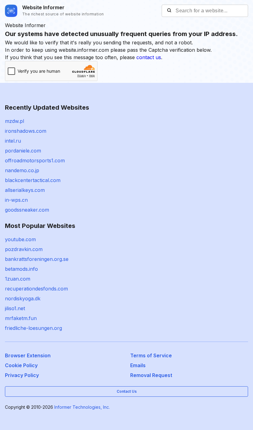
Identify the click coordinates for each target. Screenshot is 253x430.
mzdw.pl (14, 121)
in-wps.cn (16, 200)
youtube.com (20, 239)
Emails (138, 365)
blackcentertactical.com (32, 180)
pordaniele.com (23, 151)
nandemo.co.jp (22, 170)
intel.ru (13, 141)
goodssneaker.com (27, 210)
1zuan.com (17, 279)
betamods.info (21, 269)
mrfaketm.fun (21, 318)
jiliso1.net (15, 308)
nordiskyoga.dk (22, 298)
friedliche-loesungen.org (33, 328)
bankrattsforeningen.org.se (36, 259)
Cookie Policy (21, 365)
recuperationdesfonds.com (36, 289)
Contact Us (127, 391)
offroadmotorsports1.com (35, 160)
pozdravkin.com (24, 249)
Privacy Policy (22, 375)
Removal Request (151, 375)
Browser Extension (28, 355)
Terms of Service (151, 355)
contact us (148, 57)
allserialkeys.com (25, 190)
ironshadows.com (25, 131)
